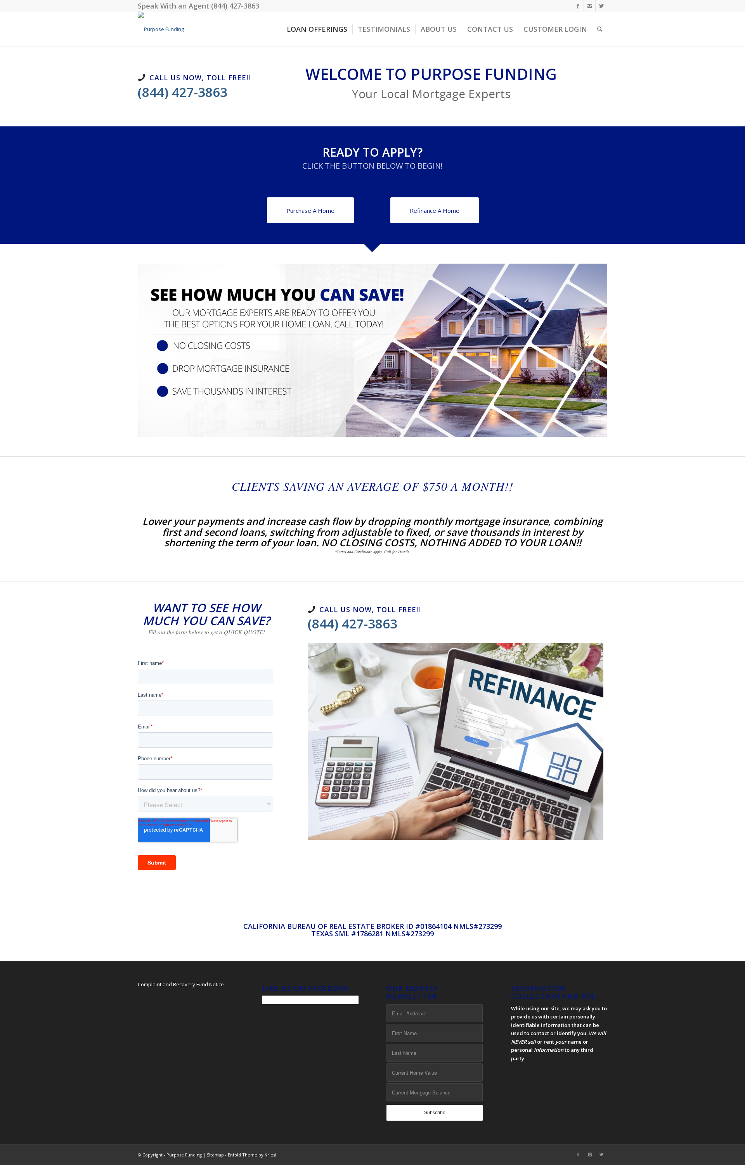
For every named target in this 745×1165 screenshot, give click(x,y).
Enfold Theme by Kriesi (252, 1155)
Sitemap (215, 1155)
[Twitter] (601, 6)
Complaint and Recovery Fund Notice (181, 984)
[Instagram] (589, 6)
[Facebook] (578, 6)
